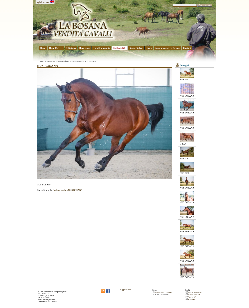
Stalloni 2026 (119, 48)
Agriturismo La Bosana (163, 292)
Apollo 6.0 (192, 297)
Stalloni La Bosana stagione (57, 61)
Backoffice (192, 300)
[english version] (52, 2)
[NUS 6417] (187, 77)
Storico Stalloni (136, 48)
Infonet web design (195, 292)
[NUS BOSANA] (187, 93)
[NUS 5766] (187, 171)
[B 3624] (187, 141)
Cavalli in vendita (102, 48)
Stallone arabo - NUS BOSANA (83, 61)
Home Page (54, 48)
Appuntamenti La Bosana (167, 48)
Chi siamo (71, 48)
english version (43, 2)
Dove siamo (84, 48)
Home (43, 48)
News (149, 48)
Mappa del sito (125, 290)
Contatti (187, 48)
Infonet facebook (194, 295)
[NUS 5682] (187, 156)
